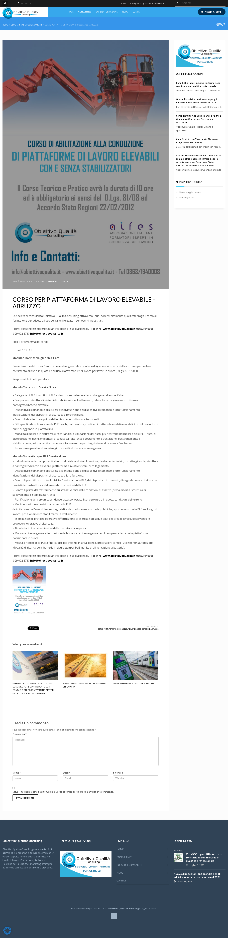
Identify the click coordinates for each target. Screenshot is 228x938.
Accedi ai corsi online (154, 3)
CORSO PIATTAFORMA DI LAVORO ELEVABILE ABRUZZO (119, 629)
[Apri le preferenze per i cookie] (7, 933)
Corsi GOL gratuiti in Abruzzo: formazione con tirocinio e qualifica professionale (204, 857)
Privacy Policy (136, 3)
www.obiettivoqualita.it (119, 329)
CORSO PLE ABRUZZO (150, 629)
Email (66, 772)
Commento (20, 734)
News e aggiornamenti (58, 281)
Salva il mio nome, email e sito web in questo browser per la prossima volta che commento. (63, 791)
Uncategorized (186, 197)
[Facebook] (5, 3)
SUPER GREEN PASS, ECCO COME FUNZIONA (133, 683)
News (123, 3)
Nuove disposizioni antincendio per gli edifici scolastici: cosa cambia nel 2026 (197, 875)
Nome (17, 772)
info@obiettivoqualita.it (46, 333)
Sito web (118, 772)
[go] (177, 3)
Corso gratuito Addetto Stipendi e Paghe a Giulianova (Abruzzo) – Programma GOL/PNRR (198, 119)
